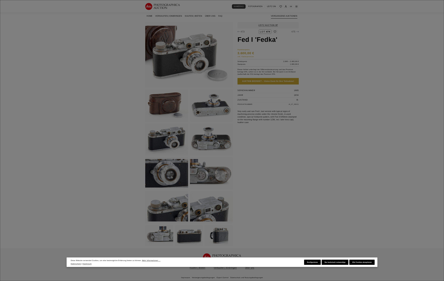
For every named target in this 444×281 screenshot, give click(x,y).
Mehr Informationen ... (151, 260)
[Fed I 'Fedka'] (189, 55)
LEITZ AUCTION (268, 25)
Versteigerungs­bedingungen (203, 277)
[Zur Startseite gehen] (162, 6)
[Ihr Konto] (286, 6)
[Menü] (296, 6)
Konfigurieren (312, 262)
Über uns (249, 268)
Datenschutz (76, 264)
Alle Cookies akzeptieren (362, 262)
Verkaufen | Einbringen (225, 268)
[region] (189, 134)
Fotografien (255, 6)
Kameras (239, 6)
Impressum (185, 277)
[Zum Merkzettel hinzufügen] (275, 31)
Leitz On (271, 6)
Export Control (222, 277)
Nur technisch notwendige (335, 262)
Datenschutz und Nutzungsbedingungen (246, 277)
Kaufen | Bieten (197, 268)
